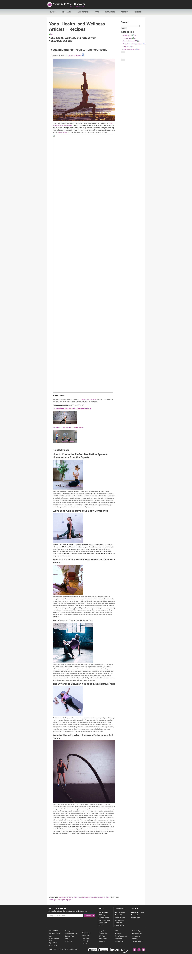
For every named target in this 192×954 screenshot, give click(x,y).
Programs (66, 12)
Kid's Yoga (101, 936)
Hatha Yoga (85, 941)
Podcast (101, 925)
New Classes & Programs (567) (132, 44)
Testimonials (118, 915)
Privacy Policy (135, 917)
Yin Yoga (134, 938)
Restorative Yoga (137, 933)
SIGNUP (88, 915)
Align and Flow (52, 943)
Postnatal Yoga (136, 931)
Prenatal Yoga (119, 941)
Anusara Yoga (52, 945)
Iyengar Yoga (102, 931)
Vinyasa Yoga (136, 936)
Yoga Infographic (66, 900)
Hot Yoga (84, 943)
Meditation (101, 941)
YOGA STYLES (53, 931)
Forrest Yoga (85, 935)
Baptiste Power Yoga (71, 933)
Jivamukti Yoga (102, 933)
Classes (53, 12)
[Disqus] (84, 860)
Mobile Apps (102, 915)
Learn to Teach (83, 12)
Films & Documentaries (86, 932)
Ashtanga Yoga (69, 931)
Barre (66, 938)
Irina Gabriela (76, 56)
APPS (97, 12)
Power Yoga (118, 933)
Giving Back (118, 922)
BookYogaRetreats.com (88, 399)
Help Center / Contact (137, 912)
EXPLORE (137, 12)
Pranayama (118, 938)
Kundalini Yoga (102, 938)
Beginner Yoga (69, 936)
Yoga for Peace (119, 920)
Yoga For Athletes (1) (129, 49)
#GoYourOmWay (120, 912)
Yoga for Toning (99, 897)
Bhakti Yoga (68, 941)
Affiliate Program (120, 917)
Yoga (68, 56)
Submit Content (119, 925)
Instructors (110, 12)
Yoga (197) (126, 47)
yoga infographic (64, 132)
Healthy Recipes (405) (130, 41)
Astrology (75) (127, 35)
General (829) (127, 38)
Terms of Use (135, 915)
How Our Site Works (104, 920)
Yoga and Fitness (74, 897)
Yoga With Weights (137, 941)
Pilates (117, 931)
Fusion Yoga (85, 938)
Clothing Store (103, 922)
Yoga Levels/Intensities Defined (53, 938)
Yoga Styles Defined (54, 933)
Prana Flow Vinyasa (121, 936)
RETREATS (124, 12)
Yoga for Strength (87, 897)
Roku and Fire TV (104, 917)
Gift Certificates (103, 912)
